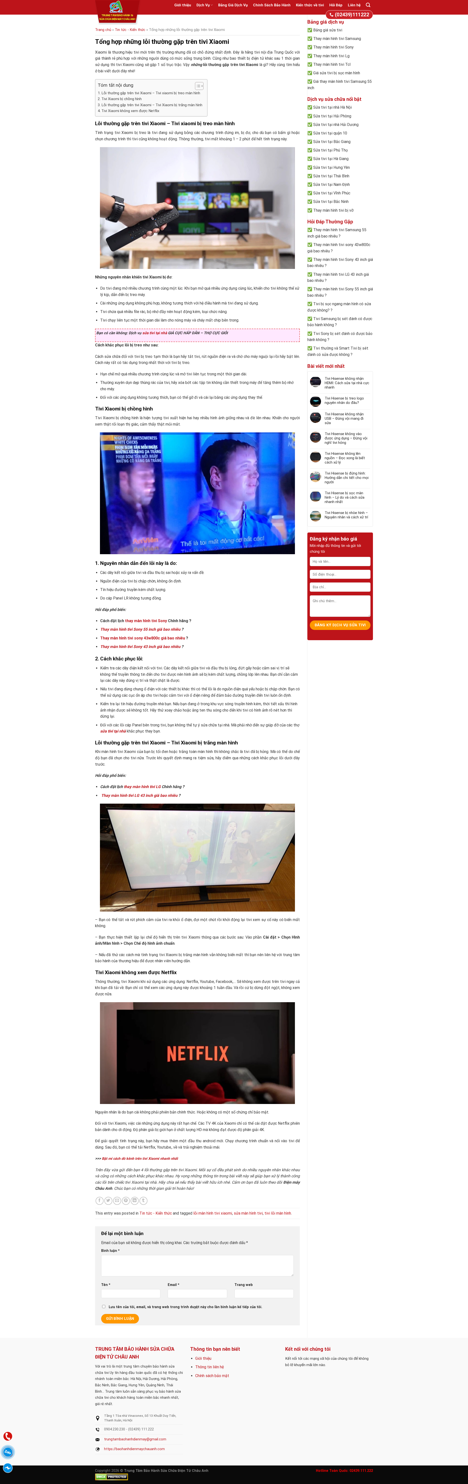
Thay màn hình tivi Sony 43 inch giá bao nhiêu (140, 646)
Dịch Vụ (203, 5)
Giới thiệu (182, 5)
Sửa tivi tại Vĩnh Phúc (331, 193)
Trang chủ (103, 30)
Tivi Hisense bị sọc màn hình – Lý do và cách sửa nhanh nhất (344, 497)
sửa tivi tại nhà (154, 333)
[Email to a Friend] (117, 1201)
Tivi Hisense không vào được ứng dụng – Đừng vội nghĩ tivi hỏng (346, 438)
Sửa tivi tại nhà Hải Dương (336, 124)
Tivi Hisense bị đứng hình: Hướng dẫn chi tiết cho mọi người (347, 477)
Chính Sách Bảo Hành (272, 5)
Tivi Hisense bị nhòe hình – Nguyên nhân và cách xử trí (346, 515)
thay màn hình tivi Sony (146, 620)
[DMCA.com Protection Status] (111, 1477)
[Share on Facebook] (100, 1201)
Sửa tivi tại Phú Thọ (330, 150)
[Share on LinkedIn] (135, 1201)
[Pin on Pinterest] (126, 1201)
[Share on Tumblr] (143, 1201)
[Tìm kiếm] (368, 5)
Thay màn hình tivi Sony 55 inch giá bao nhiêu (140, 629)
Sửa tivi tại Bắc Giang (332, 141)
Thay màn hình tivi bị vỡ (333, 210)
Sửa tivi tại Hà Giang (331, 158)
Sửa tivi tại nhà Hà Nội (332, 107)
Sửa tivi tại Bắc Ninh (331, 201)
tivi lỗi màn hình (277, 1213)
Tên (105, 1285)
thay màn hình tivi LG (142, 786)
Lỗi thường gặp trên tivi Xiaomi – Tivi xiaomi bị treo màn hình (150, 93)
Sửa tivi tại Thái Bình (331, 176)
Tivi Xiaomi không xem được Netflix (130, 111)
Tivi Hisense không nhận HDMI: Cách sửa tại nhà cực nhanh (347, 383)
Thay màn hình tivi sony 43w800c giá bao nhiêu (142, 638)
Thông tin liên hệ (209, 1367)
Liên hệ (354, 5)
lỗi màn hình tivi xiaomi (212, 1213)
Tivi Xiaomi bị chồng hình (121, 99)
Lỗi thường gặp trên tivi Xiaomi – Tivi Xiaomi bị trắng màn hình (151, 105)
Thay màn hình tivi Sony (333, 47)
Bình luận (110, 1251)
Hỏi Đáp (335, 5)
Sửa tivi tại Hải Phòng (332, 116)
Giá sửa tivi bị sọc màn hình (336, 73)
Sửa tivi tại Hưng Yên (331, 167)
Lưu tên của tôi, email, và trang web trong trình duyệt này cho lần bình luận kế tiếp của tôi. (185, 1307)
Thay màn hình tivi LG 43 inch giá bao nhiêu (139, 795)
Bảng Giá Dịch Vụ (233, 5)
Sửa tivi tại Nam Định (331, 184)
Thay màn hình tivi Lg (331, 56)
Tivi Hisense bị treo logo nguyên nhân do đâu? (344, 400)
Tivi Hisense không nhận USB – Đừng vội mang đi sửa (344, 418)
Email (173, 1285)
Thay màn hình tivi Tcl (332, 64)
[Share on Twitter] (108, 1201)
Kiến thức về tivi (310, 5)
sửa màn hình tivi (248, 1213)
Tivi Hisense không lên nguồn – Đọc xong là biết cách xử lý (345, 458)
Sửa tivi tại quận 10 (330, 133)
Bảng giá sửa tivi (327, 30)
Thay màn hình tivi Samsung (337, 38)
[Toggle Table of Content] (196, 86)
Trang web (243, 1285)
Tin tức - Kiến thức (130, 30)
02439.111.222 (361, 1471)
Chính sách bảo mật (212, 1375)
